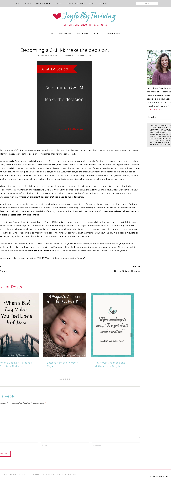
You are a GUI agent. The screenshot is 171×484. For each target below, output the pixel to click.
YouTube (103, 3)
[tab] (60, 379)
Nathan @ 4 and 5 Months (127, 269)
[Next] (131, 335)
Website (97, 445)
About (28, 3)
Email (45, 445)
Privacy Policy (43, 3)
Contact (59, 3)
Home (18, 3)
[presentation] (64, 325)
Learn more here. (155, 109)
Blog (91, 3)
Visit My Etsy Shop (76, 3)
